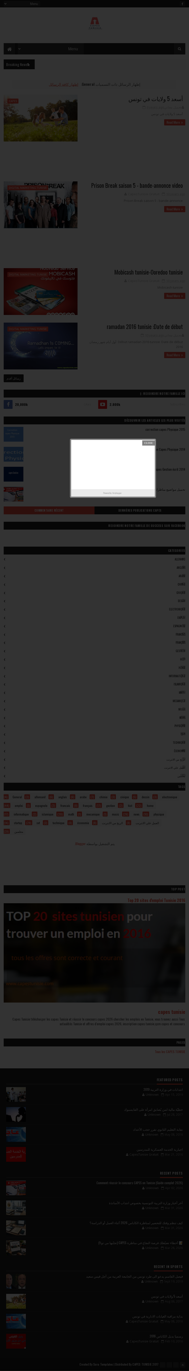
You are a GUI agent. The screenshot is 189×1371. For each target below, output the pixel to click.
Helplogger (117, 493)
